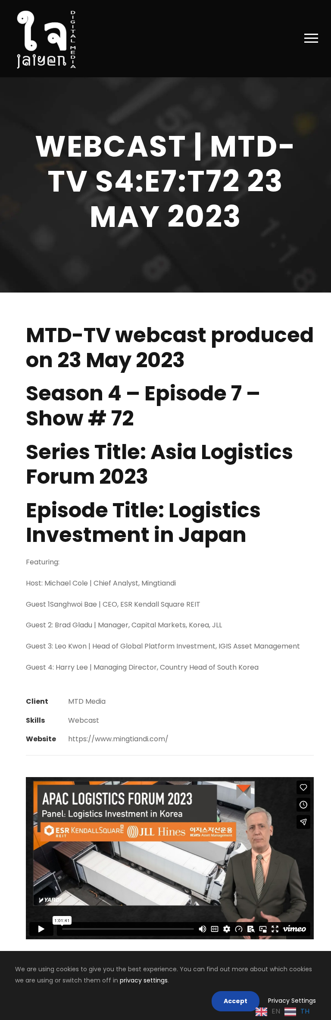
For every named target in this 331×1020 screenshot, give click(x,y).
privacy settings (144, 980)
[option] (297, 1011)
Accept (235, 1001)
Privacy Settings (292, 1000)
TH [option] (304, 1011)
